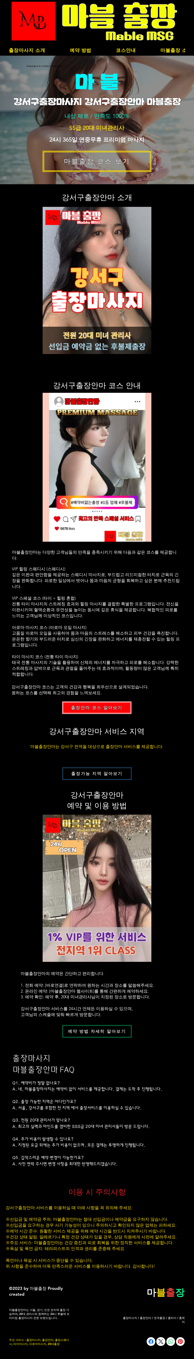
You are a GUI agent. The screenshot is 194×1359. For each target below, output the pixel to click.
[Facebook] (151, 1341)
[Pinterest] (180, 1341)
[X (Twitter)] (160, 1341)
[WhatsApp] (170, 1341)
